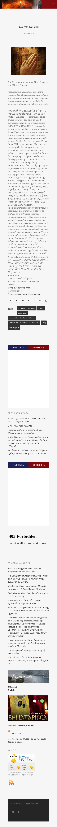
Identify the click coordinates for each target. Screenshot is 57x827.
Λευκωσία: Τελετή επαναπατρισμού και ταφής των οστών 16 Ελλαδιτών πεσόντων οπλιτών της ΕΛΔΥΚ (28, 610)
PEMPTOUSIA (18, 465)
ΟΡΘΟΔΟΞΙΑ (38, 347)
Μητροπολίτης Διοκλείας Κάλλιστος (22, 318)
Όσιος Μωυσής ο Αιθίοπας (20, 425)
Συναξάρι (16, 733)
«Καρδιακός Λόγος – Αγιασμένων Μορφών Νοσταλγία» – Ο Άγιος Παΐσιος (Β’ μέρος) (27, 587)
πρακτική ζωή (14, 328)
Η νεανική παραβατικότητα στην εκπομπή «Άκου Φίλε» (26, 652)
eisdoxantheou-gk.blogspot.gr (26, 294)
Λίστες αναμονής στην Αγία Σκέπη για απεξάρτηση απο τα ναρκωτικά (24, 570)
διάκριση (21, 308)
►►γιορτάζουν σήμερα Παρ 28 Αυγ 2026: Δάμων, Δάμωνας (27, 740)
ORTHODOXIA (39, 465)
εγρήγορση (31, 308)
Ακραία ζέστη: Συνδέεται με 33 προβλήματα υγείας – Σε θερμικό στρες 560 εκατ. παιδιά (27, 452)
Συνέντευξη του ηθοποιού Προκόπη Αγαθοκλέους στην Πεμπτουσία (24, 602)
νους (44, 323)
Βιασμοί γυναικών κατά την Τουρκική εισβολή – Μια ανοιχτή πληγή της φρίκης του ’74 (28, 660)
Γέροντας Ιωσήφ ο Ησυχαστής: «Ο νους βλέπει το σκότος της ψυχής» (25, 431)
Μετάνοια (40, 308)
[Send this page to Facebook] (10, 300)
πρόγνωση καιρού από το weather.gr (21, 772)
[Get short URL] (28, 300)
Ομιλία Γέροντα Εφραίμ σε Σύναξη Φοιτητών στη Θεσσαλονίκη (28, 594)
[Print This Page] (40, 300)
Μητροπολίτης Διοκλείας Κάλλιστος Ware (24, 323)
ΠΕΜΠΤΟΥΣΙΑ (18, 347)
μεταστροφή (22, 313)
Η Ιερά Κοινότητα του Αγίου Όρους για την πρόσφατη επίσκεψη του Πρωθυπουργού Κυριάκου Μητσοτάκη (27, 643)
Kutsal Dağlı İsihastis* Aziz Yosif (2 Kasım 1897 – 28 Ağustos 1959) (26, 420)
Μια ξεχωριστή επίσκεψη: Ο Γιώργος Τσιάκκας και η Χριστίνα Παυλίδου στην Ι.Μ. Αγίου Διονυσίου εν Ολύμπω (28, 578)
